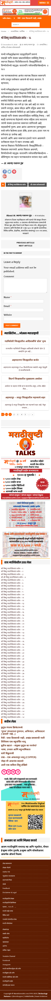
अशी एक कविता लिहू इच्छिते (14, 764)
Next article (25, 245)
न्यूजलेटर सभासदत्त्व (9, 876)
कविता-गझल (6, 950)
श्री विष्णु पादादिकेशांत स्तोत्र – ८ (12, 589)
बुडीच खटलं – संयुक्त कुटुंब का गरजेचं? (19, 745)
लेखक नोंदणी (6, 868)
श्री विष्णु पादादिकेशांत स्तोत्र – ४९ (12, 708)
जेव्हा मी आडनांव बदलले (12, 760)
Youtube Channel (9, 956)
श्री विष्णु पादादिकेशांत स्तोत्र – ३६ (12, 670)
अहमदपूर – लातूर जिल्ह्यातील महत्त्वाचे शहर (25, 397)
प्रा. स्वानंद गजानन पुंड (28, 44)
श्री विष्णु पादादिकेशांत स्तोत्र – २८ (12, 647)
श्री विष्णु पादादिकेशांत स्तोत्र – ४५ (12, 696)
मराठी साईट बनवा (8, 911)
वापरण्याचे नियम (7, 880)
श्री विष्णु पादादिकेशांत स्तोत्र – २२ (12, 629)
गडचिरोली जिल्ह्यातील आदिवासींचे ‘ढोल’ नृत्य (25, 341)
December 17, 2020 (10, 44)
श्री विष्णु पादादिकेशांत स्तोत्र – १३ (12, 603)
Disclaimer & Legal (9, 892)
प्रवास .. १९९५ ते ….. (9, 907)
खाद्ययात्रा (6, 942)
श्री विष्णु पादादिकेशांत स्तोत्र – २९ (12, 650)
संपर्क (4, 884)
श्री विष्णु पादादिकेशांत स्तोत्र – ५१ (12, 714)
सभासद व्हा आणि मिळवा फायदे (20, 840)
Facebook (6, 960)
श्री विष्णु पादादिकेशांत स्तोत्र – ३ (12, 574)
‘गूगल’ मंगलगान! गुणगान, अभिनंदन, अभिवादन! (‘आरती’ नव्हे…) (23, 732)
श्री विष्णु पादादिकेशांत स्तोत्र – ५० (12, 711)
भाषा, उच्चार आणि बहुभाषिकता (15, 749)
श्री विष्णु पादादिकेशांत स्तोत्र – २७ (12, 644)
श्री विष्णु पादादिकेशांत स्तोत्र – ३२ (12, 659)
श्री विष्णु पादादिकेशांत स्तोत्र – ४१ (12, 685)
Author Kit (6, 872)
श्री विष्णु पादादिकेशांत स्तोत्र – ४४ (12, 694)
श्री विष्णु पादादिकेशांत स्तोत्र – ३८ (12, 676)
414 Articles (40, 215)
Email (7, 306)
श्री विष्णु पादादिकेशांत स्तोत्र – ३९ (12, 679)
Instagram (6, 965)
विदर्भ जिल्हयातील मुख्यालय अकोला (25, 378)
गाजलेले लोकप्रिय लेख (9, 919)
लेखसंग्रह (6, 929)
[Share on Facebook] (5, 172)
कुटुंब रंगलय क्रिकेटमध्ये (11, 727)
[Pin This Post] (14, 172)
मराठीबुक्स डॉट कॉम (9, 973)
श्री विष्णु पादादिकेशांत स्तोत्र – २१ (12, 626)
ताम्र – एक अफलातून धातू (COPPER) (18, 757)
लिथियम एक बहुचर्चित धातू (13, 741)
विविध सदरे (6, 915)
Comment (9, 276)
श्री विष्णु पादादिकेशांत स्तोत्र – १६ (12, 612)
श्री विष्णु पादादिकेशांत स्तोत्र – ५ (12, 580)
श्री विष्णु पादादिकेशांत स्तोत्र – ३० (12, 653)
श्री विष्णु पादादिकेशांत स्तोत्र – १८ (12, 618)
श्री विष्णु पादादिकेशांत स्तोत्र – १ (12, 568)
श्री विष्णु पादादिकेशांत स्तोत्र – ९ (12, 591)
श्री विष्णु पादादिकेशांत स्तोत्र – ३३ (12, 661)
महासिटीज (6, 938)
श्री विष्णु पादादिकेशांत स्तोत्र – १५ (12, 609)
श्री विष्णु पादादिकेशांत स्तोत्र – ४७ (12, 702)
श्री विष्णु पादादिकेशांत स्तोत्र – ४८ (12, 705)
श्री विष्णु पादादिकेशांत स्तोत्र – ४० (12, 682)
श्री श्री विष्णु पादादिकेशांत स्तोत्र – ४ (13, 577)
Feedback (6, 888)
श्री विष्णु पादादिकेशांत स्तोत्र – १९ (12, 621)
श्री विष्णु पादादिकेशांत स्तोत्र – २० (12, 624)
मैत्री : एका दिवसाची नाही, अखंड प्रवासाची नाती (23, 737)
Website (8, 315)
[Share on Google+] (5, 176)
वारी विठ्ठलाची (7, 753)
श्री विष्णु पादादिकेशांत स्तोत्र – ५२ (12, 717)
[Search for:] (26, 24)
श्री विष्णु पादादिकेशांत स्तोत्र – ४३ (12, 691)
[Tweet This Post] (9, 172)
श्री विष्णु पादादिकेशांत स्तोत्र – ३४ (12, 664)
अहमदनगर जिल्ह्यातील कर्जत (25, 359)
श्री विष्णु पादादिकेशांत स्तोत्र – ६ (12, 583)
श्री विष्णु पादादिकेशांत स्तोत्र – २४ (12, 635)
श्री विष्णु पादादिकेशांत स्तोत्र (17, 184)
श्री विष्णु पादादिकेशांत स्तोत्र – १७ (12, 615)
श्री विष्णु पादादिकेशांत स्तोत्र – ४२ (12, 688)
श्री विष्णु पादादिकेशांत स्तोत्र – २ (12, 571)
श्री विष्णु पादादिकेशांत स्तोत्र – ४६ (12, 699)
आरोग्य (5, 946)
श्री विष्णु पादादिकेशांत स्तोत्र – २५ (12, 638)
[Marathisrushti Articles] (25, 6)
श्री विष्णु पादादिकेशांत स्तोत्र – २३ (12, 632)
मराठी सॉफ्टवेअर (7, 923)
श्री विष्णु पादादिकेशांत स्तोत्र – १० (12, 594)
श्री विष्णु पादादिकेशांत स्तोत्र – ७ (12, 586)
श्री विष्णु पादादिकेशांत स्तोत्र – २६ (12, 641)
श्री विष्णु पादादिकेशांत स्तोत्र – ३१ (12, 656)
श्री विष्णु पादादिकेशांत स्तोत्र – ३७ (12, 673)
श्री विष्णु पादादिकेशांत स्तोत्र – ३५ (12, 667)
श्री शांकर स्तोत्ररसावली (13, 47)
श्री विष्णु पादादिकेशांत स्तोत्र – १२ (12, 600)
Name (7, 297)
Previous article (25, 242)
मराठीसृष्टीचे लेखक (8, 899)
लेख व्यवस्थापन (7, 863)
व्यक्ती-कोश (6, 934)
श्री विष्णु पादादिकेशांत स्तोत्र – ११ (12, 597)
